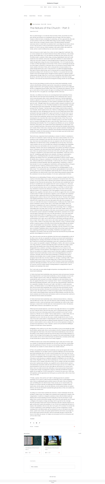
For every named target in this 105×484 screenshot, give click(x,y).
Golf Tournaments (47, 15)
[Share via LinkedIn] (36, 422)
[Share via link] (39, 422)
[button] (79, 15)
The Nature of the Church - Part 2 (32, 448)
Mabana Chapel (52, 3)
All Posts (25, 15)
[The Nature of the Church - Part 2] (33, 441)
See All (80, 433)
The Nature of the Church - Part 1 (52, 448)
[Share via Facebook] (30, 422)
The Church (40, 15)
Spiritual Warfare (32, 15)
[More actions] (74, 24)
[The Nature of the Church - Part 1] (52, 441)
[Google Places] (80, 7)
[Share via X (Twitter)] (33, 422)
